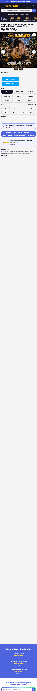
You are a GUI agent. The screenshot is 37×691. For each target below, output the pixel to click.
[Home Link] (11, 6)
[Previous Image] (3, 52)
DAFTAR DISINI (10, 79)
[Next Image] (34, 52)
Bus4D (3, 151)
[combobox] (16, 10)
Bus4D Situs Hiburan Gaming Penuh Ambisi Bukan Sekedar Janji (18, 134)
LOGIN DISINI (10, 84)
